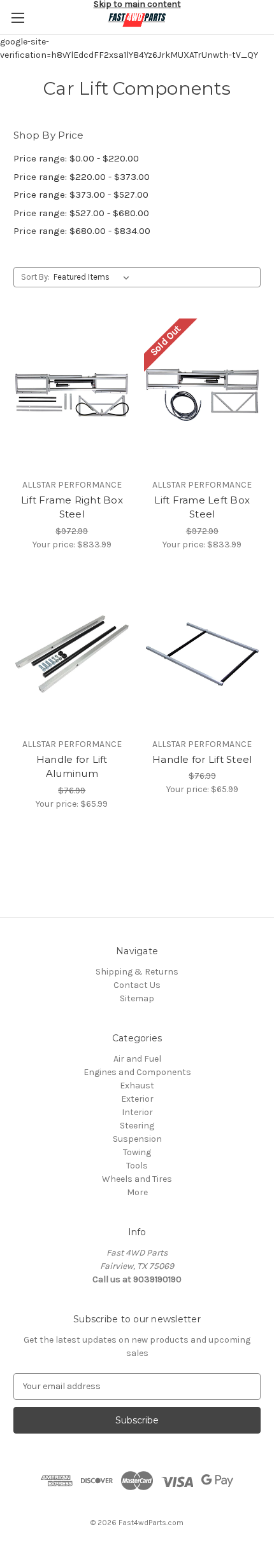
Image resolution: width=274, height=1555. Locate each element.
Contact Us (137, 985)
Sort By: (35, 277)
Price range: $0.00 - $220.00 (76, 158)
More (137, 1192)
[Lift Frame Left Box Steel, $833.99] (202, 394)
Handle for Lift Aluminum (72, 766)
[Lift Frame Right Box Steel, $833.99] (72, 394)
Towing (137, 1152)
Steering (137, 1125)
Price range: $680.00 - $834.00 (81, 230)
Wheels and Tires (137, 1179)
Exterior (137, 1098)
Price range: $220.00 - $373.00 (81, 176)
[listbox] (94, 277)
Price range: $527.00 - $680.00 (81, 213)
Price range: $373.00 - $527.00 (80, 194)
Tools (137, 1165)
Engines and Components (137, 1072)
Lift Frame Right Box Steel (72, 507)
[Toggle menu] (17, 17)
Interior (137, 1112)
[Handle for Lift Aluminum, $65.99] (72, 654)
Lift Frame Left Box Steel (202, 507)
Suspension (137, 1139)
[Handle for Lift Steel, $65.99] (202, 654)
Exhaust (137, 1085)
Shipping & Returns (137, 971)
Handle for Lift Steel (202, 759)
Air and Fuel (137, 1058)
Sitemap (137, 998)
